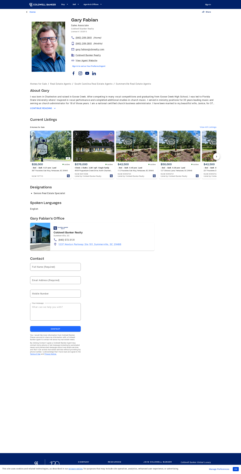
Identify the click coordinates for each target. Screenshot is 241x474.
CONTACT (55, 329)
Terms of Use (35, 354)
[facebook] (73, 74)
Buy (63, 4)
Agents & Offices (91, 4)
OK (235, 469)
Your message (38, 303)
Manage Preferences (219, 469)
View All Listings (208, 127)
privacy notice (75, 468)
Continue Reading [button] (41, 108)
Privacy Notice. (50, 354)
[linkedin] (94, 74)
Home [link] (33, 12)
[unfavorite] (68, 134)
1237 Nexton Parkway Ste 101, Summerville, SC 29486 (89, 244)
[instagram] (80, 74)
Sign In (208, 4)
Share (208, 12)
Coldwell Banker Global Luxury (196, 462)
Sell (74, 4)
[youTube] (87, 74)
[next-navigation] (216, 156)
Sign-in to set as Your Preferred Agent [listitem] (88, 66)
